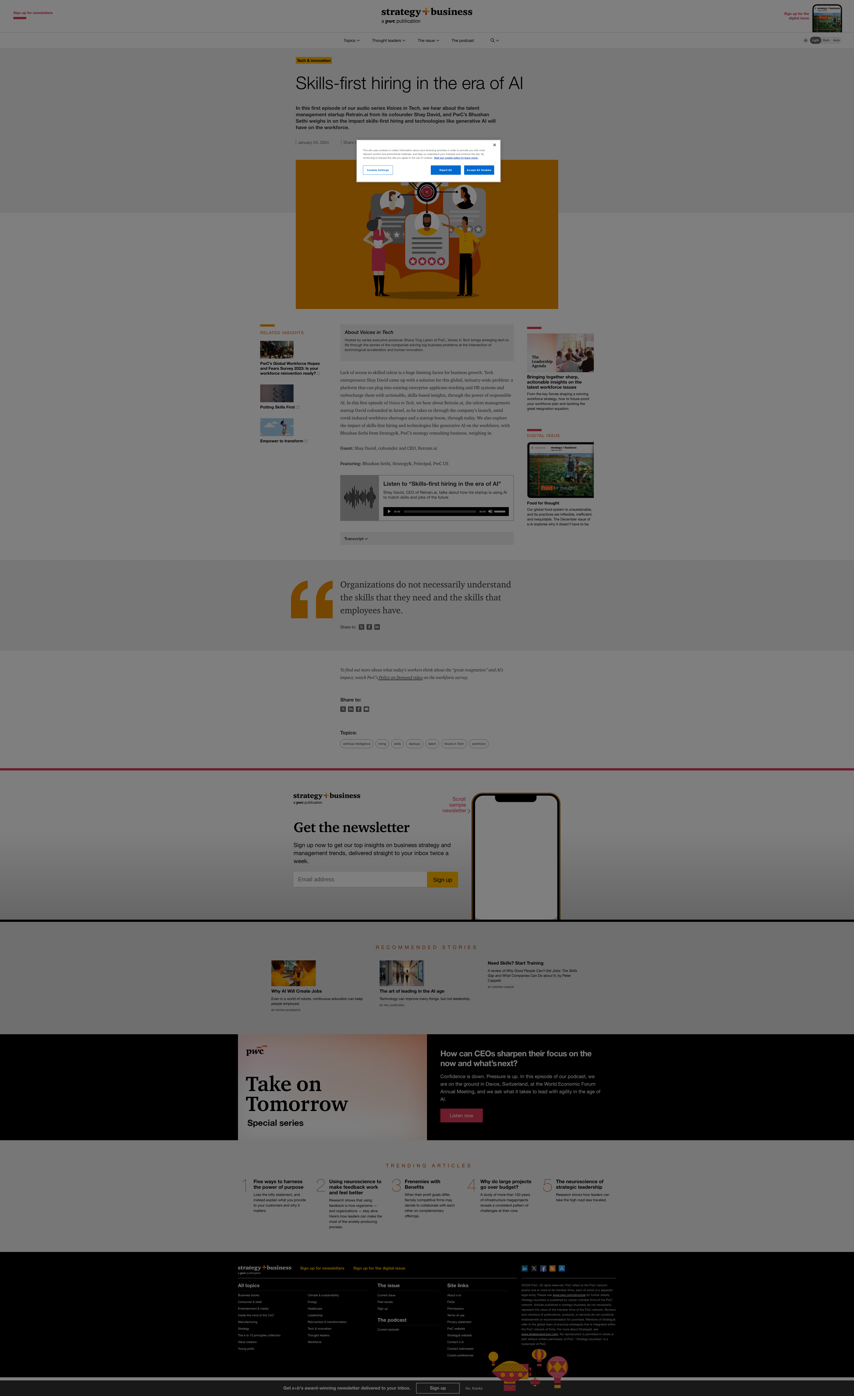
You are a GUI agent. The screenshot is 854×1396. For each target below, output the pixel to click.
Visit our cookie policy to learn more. (456, 157)
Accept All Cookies (479, 170)
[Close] (495, 145)
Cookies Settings (378, 170)
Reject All (445, 170)
